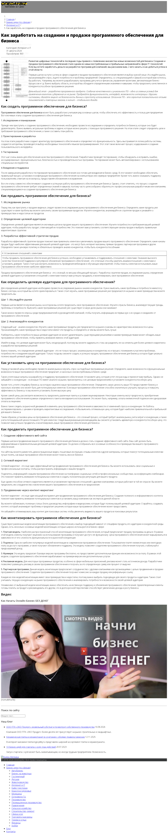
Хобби (15, 99)
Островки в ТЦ (19, 67)
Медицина (17, 64)
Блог (8, 828)
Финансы (16, 96)
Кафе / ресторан (20, 58)
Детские (15, 779)
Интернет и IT (18, 55)
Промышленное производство (19, 75)
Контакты (10, 118)
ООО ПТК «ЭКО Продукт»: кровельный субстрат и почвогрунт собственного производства (50, 726)
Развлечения (18, 79)
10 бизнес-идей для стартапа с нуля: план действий (31, 746)
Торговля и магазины (22, 90)
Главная (10, 764)
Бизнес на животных (22, 44)
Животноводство (20, 782)
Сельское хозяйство (21, 81)
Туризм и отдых (19, 93)
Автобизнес (17, 770)
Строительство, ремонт (23, 84)
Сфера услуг (17, 87)
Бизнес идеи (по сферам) (18, 767)
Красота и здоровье (21, 61)
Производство (19, 70)
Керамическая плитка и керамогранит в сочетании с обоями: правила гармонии (45, 736)
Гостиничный (18, 776)
